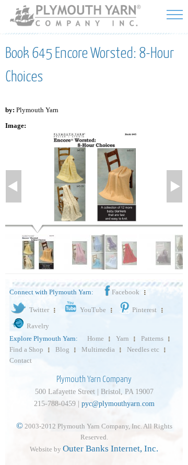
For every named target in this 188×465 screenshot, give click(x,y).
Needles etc (143, 349)
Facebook (125, 292)
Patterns (152, 338)
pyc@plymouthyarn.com (118, 404)
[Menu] (175, 14)
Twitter (39, 310)
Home (95, 338)
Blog (62, 349)
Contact (20, 360)
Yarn (122, 338)
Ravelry (38, 326)
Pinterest (144, 310)
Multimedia (98, 349)
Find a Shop (26, 349)
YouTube (93, 310)
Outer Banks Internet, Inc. (110, 449)
